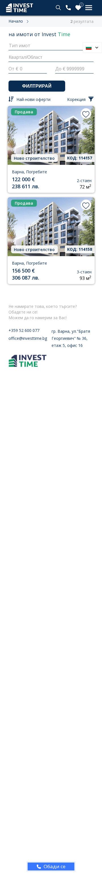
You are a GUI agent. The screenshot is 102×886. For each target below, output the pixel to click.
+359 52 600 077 (23, 330)
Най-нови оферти (33, 99)
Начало (15, 21)
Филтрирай (37, 86)
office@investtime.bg (27, 338)
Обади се (54, 866)
